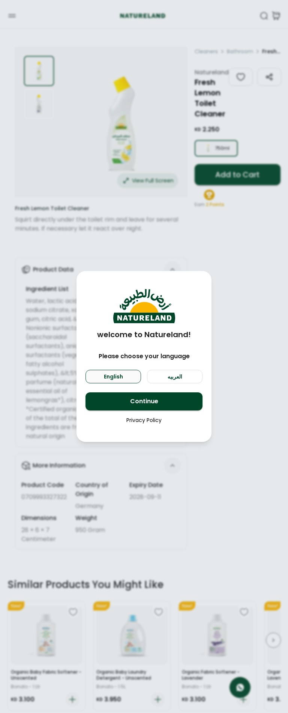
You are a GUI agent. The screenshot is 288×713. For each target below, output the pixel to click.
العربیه (175, 376)
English (113, 376)
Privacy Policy (144, 420)
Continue (144, 401)
